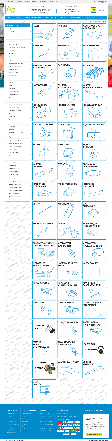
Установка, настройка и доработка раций (47, 429)
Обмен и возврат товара (27, 427)
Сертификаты (10, 1)
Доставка (25, 421)
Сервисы (63, 17)
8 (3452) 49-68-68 (37, 11)
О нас (9, 17)
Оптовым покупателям (33, 17)
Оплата (24, 416)
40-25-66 (47, 11)
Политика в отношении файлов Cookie (11, 430)
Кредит (18, 17)
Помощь (42, 419)
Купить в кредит (27, 419)
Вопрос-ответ (42, 1)
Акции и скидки (77, 17)
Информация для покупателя (66, 416)
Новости (9, 416)
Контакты (90, 17)
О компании (10, 413)
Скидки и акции (62, 413)
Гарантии (19, 1)
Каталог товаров (27, 413)
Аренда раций (53, 1)
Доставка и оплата (30, 1)
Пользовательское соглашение (13, 425)
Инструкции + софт (46, 421)
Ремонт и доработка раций (46, 425)
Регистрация (102, 2)
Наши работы (51, 17)
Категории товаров (15, 25)
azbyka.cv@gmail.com (41, 13)
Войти (95, 2)
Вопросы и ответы (45, 416)
